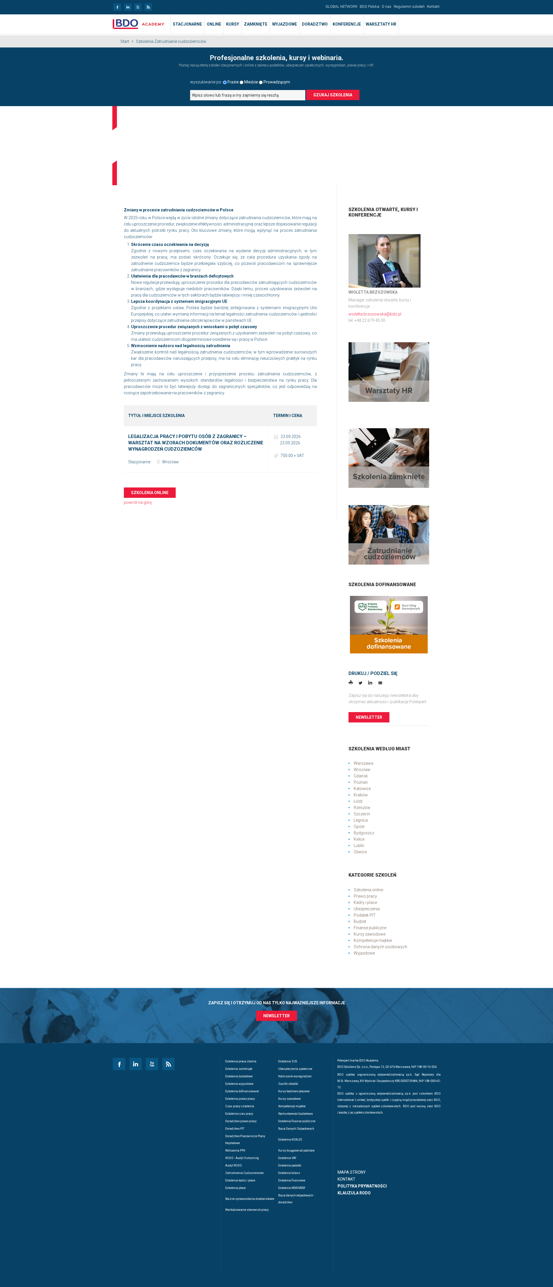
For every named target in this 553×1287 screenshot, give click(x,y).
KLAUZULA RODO (354, 1193)
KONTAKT (346, 1179)
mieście (251, 82)
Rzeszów (362, 807)
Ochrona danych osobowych (380, 946)
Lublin (359, 845)
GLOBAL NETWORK (341, 6)
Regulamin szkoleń (409, 6)
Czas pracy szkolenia (239, 1106)
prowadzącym (277, 82)
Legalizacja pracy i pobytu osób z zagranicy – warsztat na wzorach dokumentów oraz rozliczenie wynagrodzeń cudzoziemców (195, 443)
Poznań (361, 782)
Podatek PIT (365, 915)
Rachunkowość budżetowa (295, 1113)
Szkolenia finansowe (291, 1180)
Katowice (362, 788)
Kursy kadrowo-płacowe (294, 1091)
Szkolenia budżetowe (239, 1076)
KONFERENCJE (347, 24)
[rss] (148, 5)
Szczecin (362, 814)
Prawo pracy (365, 896)
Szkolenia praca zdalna (240, 1061)
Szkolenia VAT (287, 1158)
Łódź (358, 801)
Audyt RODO (233, 1165)
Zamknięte (255, 24)
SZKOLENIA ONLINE (149, 492)
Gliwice (360, 852)
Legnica (361, 820)
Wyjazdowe (284, 24)
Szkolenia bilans (289, 1173)
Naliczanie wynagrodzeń (295, 1076)
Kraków (361, 795)
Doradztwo (315, 24)
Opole (359, 826)
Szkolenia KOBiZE (290, 1139)
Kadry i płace (365, 902)
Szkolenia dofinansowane (242, 1091)
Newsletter (369, 717)
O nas (386, 6)
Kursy (232, 24)
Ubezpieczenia (367, 909)
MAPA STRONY (352, 1172)
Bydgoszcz (364, 833)
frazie (233, 82)
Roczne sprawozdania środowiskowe (249, 1198)
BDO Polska (369, 6)
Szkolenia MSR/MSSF (292, 1188)
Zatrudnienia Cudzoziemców (244, 1173)
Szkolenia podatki (289, 1165)
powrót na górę (138, 502)
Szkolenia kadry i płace (240, 1180)
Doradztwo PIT (234, 1128)
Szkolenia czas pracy (239, 1113)
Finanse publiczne (370, 927)
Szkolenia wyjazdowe (239, 1083)
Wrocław (362, 769)
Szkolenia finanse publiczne (296, 1121)
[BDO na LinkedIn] (127, 5)
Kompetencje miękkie (373, 940)
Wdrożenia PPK (235, 1150)
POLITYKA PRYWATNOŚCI (362, 1186)
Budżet (360, 921)
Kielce (359, 839)
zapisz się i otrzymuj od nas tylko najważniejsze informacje (276, 1003)
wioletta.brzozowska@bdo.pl (375, 314)
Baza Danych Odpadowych (296, 1128)
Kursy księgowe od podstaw (296, 1150)
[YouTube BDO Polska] (138, 5)
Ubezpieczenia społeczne (295, 1068)
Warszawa (363, 763)
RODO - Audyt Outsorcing (242, 1158)
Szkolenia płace (235, 1188)
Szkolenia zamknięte (238, 1068)
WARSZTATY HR (381, 24)
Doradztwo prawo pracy (241, 1121)
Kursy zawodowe (369, 934)
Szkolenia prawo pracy (240, 1098)
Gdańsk (361, 776)
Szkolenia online (368, 890)
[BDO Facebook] (117, 5)
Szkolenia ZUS (287, 1061)
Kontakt (433, 6)
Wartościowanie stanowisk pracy (247, 1209)
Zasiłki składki (288, 1083)
